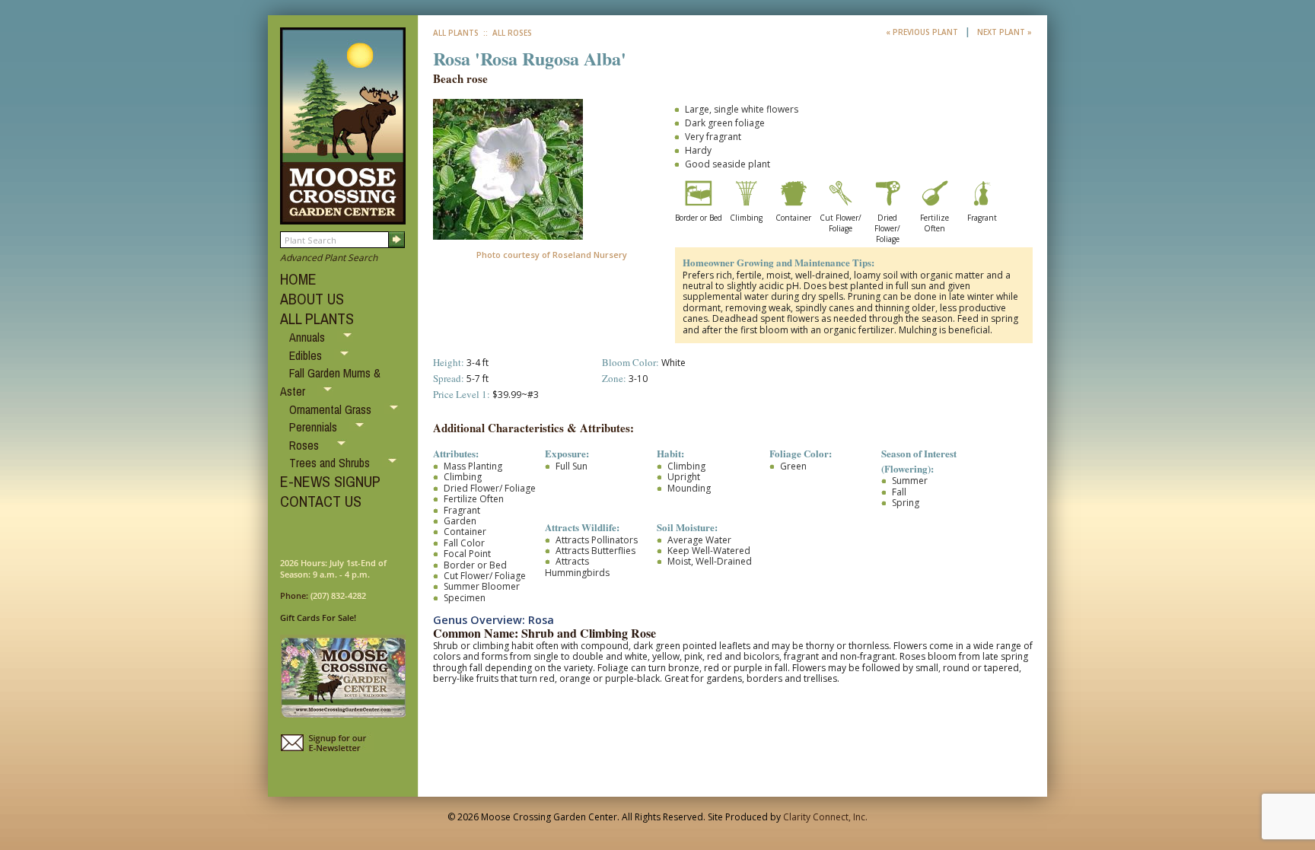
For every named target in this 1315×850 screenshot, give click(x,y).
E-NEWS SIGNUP (330, 481)
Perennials (314, 427)
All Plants (456, 32)
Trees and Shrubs (331, 462)
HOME (298, 279)
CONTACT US (320, 501)
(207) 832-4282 (338, 595)
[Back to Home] (343, 217)
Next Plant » (1004, 32)
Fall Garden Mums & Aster (330, 382)
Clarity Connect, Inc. (825, 816)
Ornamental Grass (331, 409)
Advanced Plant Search (328, 257)
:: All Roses (506, 32)
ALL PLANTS (317, 318)
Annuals (308, 337)
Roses (305, 445)
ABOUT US (312, 298)
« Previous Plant (923, 32)
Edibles (307, 355)
